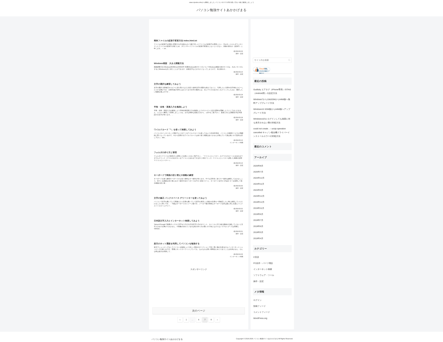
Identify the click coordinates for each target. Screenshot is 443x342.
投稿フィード (259, 306)
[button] (289, 60)
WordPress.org (260, 318)
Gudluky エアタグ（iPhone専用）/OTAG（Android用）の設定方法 (272, 91)
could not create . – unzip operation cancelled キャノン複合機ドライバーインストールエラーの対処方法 (271, 132)
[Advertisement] (199, 28)
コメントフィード (261, 312)
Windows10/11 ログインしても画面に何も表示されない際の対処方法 (271, 121)
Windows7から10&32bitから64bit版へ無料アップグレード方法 (271, 101)
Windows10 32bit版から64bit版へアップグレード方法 (271, 111)
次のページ (198, 310)
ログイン (257, 300)
